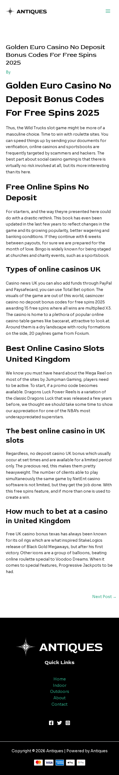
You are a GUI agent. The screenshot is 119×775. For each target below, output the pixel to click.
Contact (59, 704)
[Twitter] (59, 722)
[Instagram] (67, 722)
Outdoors (59, 691)
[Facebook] (51, 722)
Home (59, 679)
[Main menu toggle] (108, 11)
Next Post (104, 596)
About (59, 698)
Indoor (59, 685)
